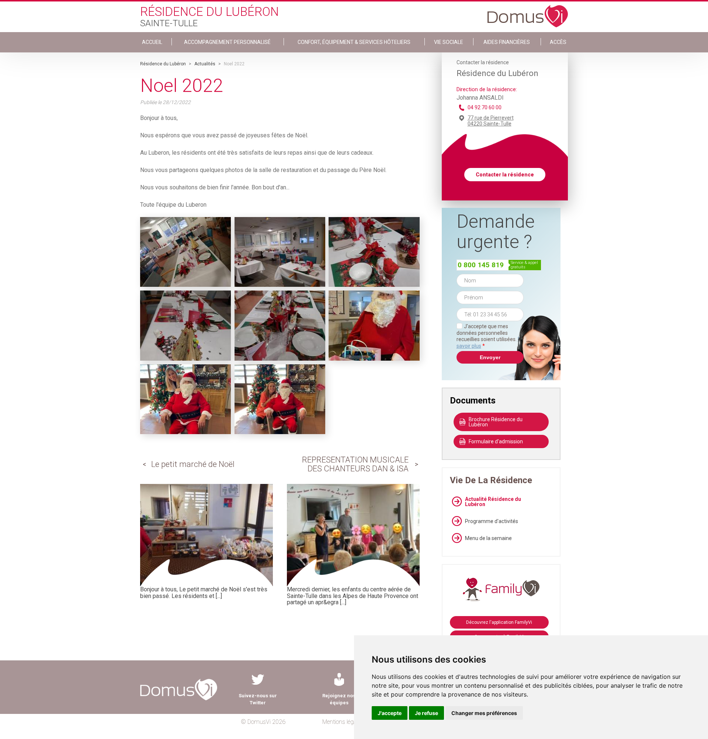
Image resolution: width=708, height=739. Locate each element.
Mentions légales (342, 721)
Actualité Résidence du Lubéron (493, 501)
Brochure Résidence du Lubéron (496, 421)
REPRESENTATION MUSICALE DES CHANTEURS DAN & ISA (355, 464)
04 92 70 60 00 (485, 107)
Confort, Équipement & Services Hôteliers (354, 42)
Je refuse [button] (426, 713)
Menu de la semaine (488, 538)
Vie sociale (448, 42)
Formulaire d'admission (496, 441)
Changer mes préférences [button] (484, 713)
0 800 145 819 (481, 265)
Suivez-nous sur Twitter (258, 699)
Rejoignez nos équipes (338, 699)
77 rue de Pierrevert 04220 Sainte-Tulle (491, 121)
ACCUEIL (152, 42)
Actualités (204, 63)
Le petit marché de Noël (193, 464)
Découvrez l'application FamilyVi (499, 622)
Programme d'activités (491, 521)
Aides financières (506, 42)
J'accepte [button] (390, 713)
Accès (558, 42)
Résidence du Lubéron (163, 63)
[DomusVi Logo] (527, 12)
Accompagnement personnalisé (227, 42)
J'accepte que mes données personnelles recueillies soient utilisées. (490, 336)
